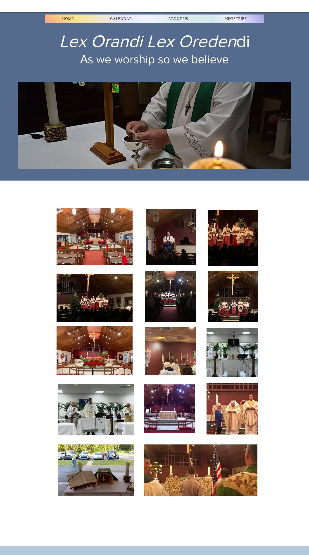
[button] (68, 18)
